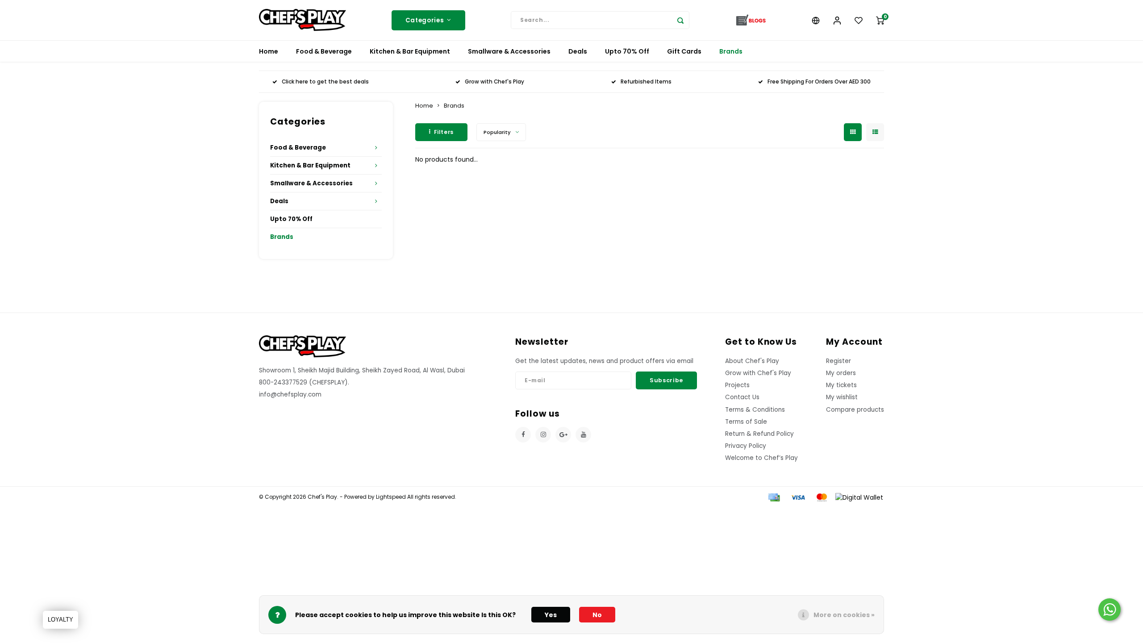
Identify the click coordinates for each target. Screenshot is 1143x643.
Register (838, 361)
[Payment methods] (773, 497)
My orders (841, 373)
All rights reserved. (431, 497)
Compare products (855, 409)
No (597, 614)
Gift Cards (684, 51)
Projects (737, 385)
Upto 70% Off (627, 51)
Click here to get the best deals (325, 81)
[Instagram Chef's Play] (543, 435)
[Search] (680, 20)
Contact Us (742, 397)
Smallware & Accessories (509, 51)
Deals (577, 51)
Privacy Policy (745, 446)
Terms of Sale (746, 422)
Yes (551, 614)
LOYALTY (60, 619)
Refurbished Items (646, 81)
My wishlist (842, 397)
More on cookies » (844, 614)
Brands (731, 51)
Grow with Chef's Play (494, 81)
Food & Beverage (324, 51)
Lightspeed (391, 497)
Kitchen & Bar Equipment (410, 51)
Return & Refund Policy (759, 434)
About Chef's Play (752, 361)
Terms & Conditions (755, 409)
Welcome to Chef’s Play (761, 458)
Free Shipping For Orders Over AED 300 (819, 81)
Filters (444, 132)
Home (268, 51)
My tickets (841, 385)
